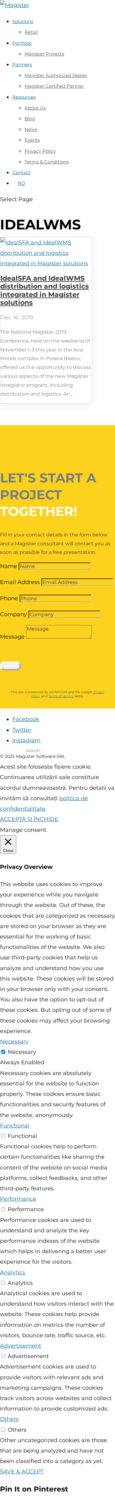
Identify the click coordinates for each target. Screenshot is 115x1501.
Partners (22, 64)
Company (13, 614)
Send (11, 665)
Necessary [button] (14, 1041)
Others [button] (9, 1419)
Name (8, 566)
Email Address (20, 582)
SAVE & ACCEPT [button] (22, 1471)
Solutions (22, 21)
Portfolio (22, 43)
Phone (9, 598)
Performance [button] (18, 1199)
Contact (21, 172)
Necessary (22, 1052)
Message (12, 636)
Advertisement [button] (20, 1345)
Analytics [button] (12, 1272)
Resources (24, 97)
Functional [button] (14, 1125)
